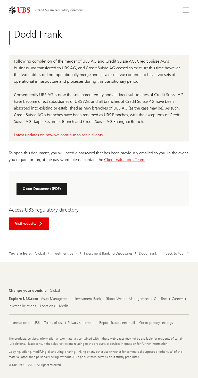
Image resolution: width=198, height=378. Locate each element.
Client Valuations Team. (124, 159)
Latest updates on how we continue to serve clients (58, 134)
